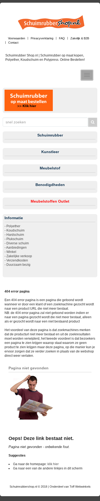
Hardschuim (15, 235)
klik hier (53, 464)
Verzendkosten (17, 260)
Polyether (13, 226)
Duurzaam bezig (18, 265)
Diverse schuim (17, 243)
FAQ (62, 38)
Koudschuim (15, 230)
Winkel (11, 252)
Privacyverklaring (42, 38)
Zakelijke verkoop (19, 256)
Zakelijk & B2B (79, 38)
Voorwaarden (16, 38)
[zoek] (93, 122)
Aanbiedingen (16, 247)
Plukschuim (14, 239)
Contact (13, 42)
